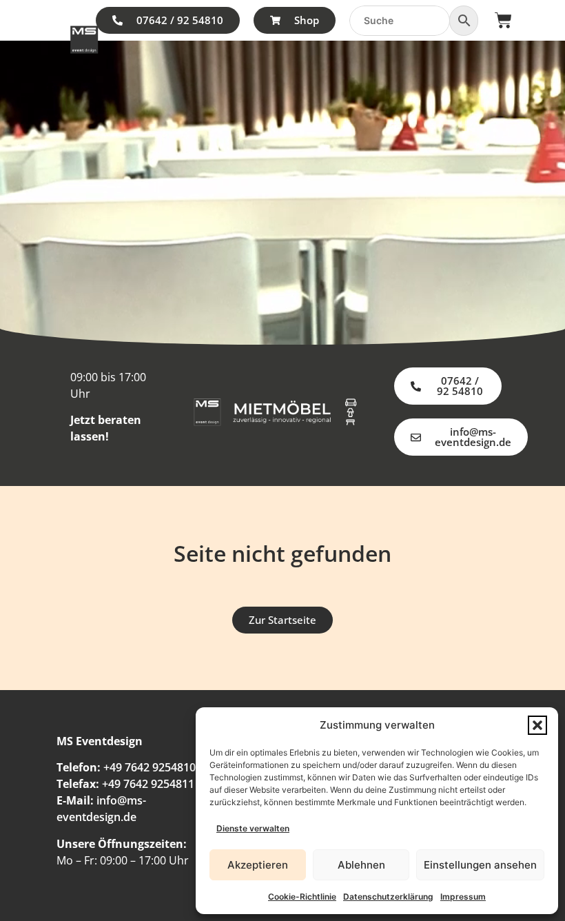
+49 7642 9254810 (149, 767)
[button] (537, 725)
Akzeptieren (257, 864)
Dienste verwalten (252, 828)
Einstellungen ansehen (480, 864)
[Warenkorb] (503, 20)
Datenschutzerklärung (388, 896)
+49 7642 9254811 (148, 783)
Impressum (463, 896)
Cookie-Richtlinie (302, 896)
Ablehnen (361, 864)
